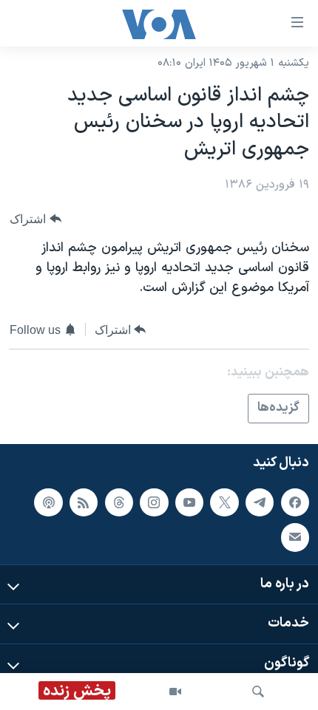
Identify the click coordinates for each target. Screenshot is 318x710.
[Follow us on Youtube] (189, 502)
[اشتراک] (295, 537)
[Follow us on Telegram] (260, 502)
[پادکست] (48, 502)
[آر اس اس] (84, 502)
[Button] (35, 219)
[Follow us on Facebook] (295, 502)
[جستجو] (258, 691)
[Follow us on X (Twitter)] (224, 502)
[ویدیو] (175, 691)
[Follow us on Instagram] (154, 502)
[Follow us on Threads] (119, 502)
